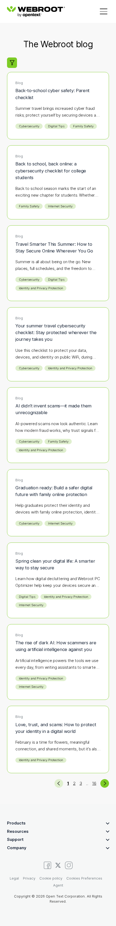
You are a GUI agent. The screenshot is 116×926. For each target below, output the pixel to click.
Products (16, 823)
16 (94, 783)
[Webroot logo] (36, 11)
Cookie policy (50, 878)
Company (16, 847)
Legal (14, 878)
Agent (58, 885)
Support (15, 839)
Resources (18, 831)
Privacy (29, 878)
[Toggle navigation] (103, 11)
